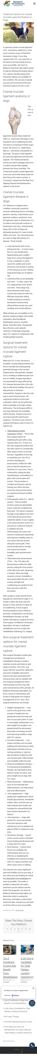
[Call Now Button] (32, 1045)
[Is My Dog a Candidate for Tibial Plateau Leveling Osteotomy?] (27, 946)
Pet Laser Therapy (11, 1016)
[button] (32, 1003)
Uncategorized (20, 910)
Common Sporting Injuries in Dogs (18, 1022)
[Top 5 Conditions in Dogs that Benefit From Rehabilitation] (9, 946)
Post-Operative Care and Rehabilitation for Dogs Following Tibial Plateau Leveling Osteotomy (18, 1030)
